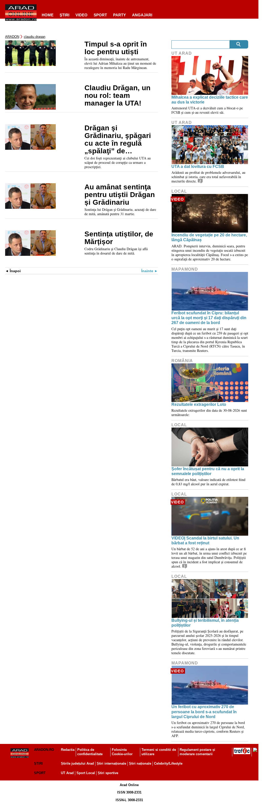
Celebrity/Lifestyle (168, 763)
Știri (38, 763)
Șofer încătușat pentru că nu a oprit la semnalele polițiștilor (207, 471)
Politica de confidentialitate (90, 752)
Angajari (142, 15)
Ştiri (64, 15)
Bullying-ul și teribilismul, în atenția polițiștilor (205, 622)
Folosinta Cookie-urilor (122, 752)
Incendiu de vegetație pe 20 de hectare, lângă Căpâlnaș (209, 237)
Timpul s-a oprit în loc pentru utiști (115, 48)
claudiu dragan (34, 37)
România (182, 361)
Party (119, 15)
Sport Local (86, 773)
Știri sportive (108, 773)
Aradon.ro (44, 750)
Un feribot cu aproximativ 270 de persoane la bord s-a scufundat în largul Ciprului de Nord (204, 712)
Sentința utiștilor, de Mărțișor (118, 238)
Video (81, 15)
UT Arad (181, 53)
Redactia (67, 750)
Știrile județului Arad (77, 763)
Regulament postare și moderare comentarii (197, 752)
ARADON (12, 37)
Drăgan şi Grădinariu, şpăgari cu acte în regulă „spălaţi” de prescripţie (117, 139)
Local (179, 191)
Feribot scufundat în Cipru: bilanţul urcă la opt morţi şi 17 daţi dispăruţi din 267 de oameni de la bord (208, 318)
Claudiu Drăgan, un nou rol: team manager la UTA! (117, 95)
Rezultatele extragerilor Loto (198, 404)
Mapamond (184, 269)
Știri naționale (140, 763)
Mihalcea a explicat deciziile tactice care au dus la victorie (209, 99)
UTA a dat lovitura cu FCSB (197, 166)
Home (47, 15)
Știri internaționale (111, 763)
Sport (100, 15)
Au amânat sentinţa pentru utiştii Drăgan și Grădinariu (119, 194)
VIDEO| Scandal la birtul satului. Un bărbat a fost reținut (205, 540)
